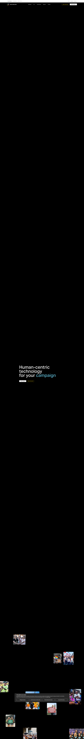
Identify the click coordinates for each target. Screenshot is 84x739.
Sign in (75, 1)
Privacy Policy (48, 697)
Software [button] (29, 4)
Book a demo (73, 4)
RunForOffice (20, 1)
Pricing (49, 4)
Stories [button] (44, 4)
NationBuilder (10, 1)
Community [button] (39, 4)
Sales (69, 1)
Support (72, 1)
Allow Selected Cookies (48, 699)
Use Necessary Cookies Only (35, 699)
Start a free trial (65, 4)
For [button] (34, 4)
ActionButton (15, 1)
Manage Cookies (22, 699)
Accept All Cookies (61, 699)
